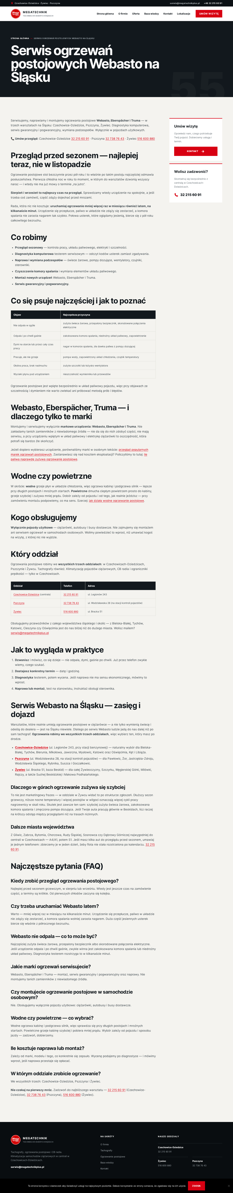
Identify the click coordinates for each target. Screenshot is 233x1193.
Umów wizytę (209, 13)
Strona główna (105, 13)
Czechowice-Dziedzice (26, 594)
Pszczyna (18, 602)
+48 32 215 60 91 (213, 3)
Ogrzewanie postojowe (112, 1156)
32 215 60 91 (80, 138)
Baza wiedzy (151, 13)
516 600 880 (146, 138)
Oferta (136, 13)
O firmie (123, 13)
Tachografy (106, 1150)
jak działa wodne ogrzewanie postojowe (116, 500)
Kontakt (167, 13)
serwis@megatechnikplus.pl (185, 3)
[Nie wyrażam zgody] (228, 1186)
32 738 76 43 (114, 138)
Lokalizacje (183, 13)
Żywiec (17, 611)
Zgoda (196, 1185)
